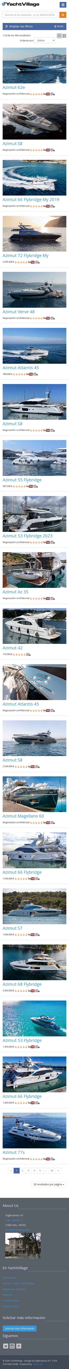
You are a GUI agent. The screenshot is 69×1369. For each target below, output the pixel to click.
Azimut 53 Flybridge (22, 1040)
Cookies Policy (11, 1300)
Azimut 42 (13, 648)
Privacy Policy (10, 1306)
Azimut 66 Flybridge (22, 872)
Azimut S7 (12, 928)
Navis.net (37, 1364)
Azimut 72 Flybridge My (25, 255)
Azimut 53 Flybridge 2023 (28, 536)
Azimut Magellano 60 (23, 816)
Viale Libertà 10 (14, 1220)
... (45, 1170)
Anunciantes (10, 1277)
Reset (60, 26)
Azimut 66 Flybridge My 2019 (31, 199)
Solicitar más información (19, 1328)
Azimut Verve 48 (19, 311)
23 (51, 1170)
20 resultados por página (48, 1184)
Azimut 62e (14, 87)
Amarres (7, 1294)
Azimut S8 (12, 143)
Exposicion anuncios (14, 1289)
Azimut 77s (14, 1152)
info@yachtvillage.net (17, 1229)
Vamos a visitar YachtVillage (18, 1283)
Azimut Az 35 (15, 592)
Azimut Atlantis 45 (21, 367)
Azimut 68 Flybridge (22, 984)
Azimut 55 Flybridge (22, 480)
